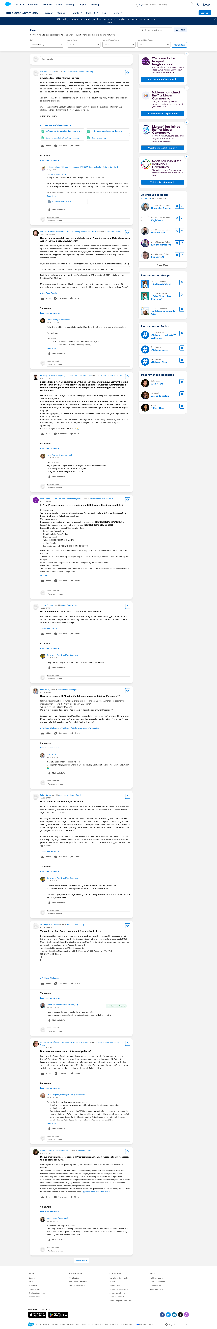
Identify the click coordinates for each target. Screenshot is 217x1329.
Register (122, 19)
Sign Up (204, 13)
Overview (48, 13)
